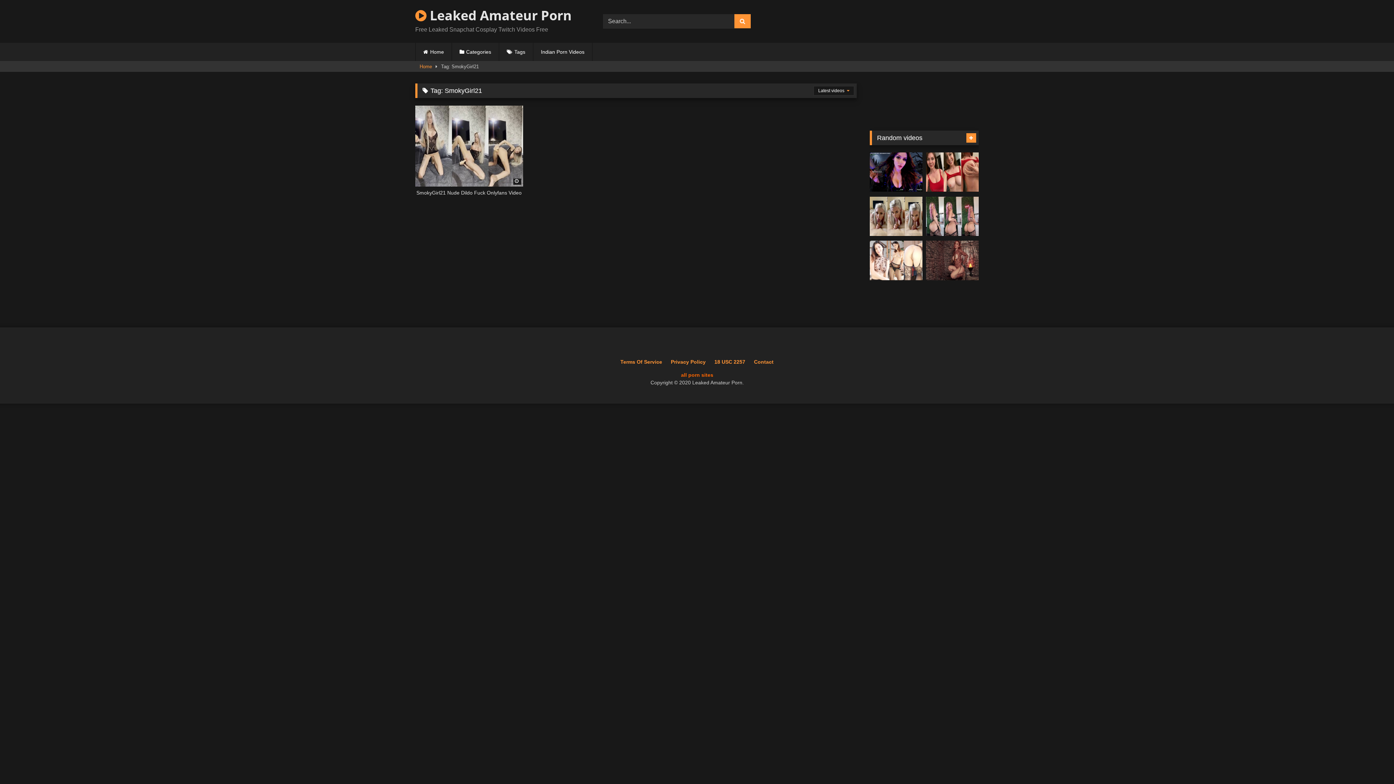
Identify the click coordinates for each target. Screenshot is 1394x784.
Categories (478, 52)
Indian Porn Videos (562, 52)
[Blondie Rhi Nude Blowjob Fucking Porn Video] (896, 216)
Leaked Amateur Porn (499, 15)
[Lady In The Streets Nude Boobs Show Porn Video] (952, 172)
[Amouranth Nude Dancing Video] (952, 260)
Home (437, 52)
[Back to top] (1371, 762)
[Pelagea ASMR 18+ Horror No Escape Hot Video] (896, 172)
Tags (519, 52)
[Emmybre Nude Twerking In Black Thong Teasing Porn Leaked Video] (952, 216)
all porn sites (697, 375)
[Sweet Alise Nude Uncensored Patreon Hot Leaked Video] (896, 260)
